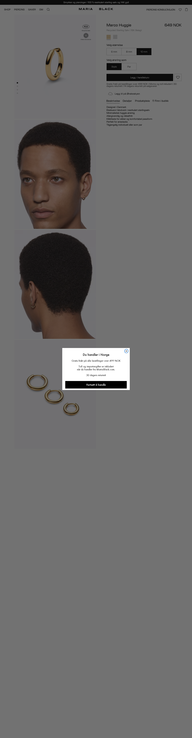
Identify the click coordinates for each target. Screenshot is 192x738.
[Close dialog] (128, 302)
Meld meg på (96, 433)
